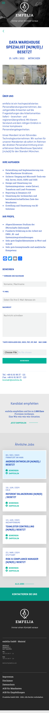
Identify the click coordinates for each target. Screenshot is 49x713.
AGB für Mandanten (12, 688)
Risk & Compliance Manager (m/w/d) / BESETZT (22, 560)
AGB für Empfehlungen (14, 692)
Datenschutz (9, 684)
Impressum (8, 676)
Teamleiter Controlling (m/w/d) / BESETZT (20, 528)
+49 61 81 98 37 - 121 (8, 653)
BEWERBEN (13, 470)
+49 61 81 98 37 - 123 (8, 658)
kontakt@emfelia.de (12, 380)
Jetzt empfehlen (18, 423)
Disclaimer (8, 680)
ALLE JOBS (19, 584)
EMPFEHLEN (13, 473)
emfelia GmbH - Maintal (14, 641)
